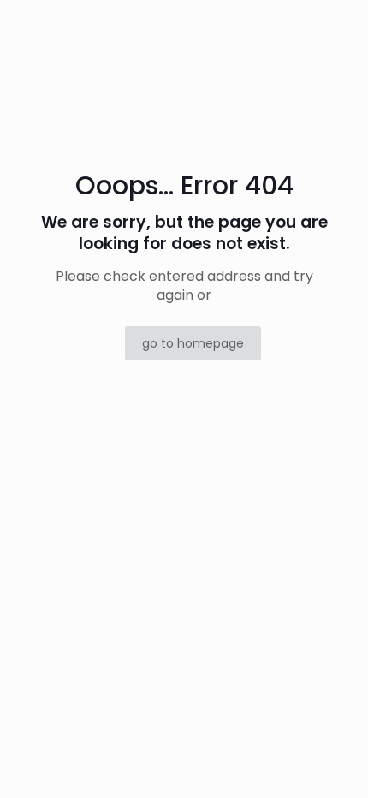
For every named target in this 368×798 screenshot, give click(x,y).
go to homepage (193, 343)
